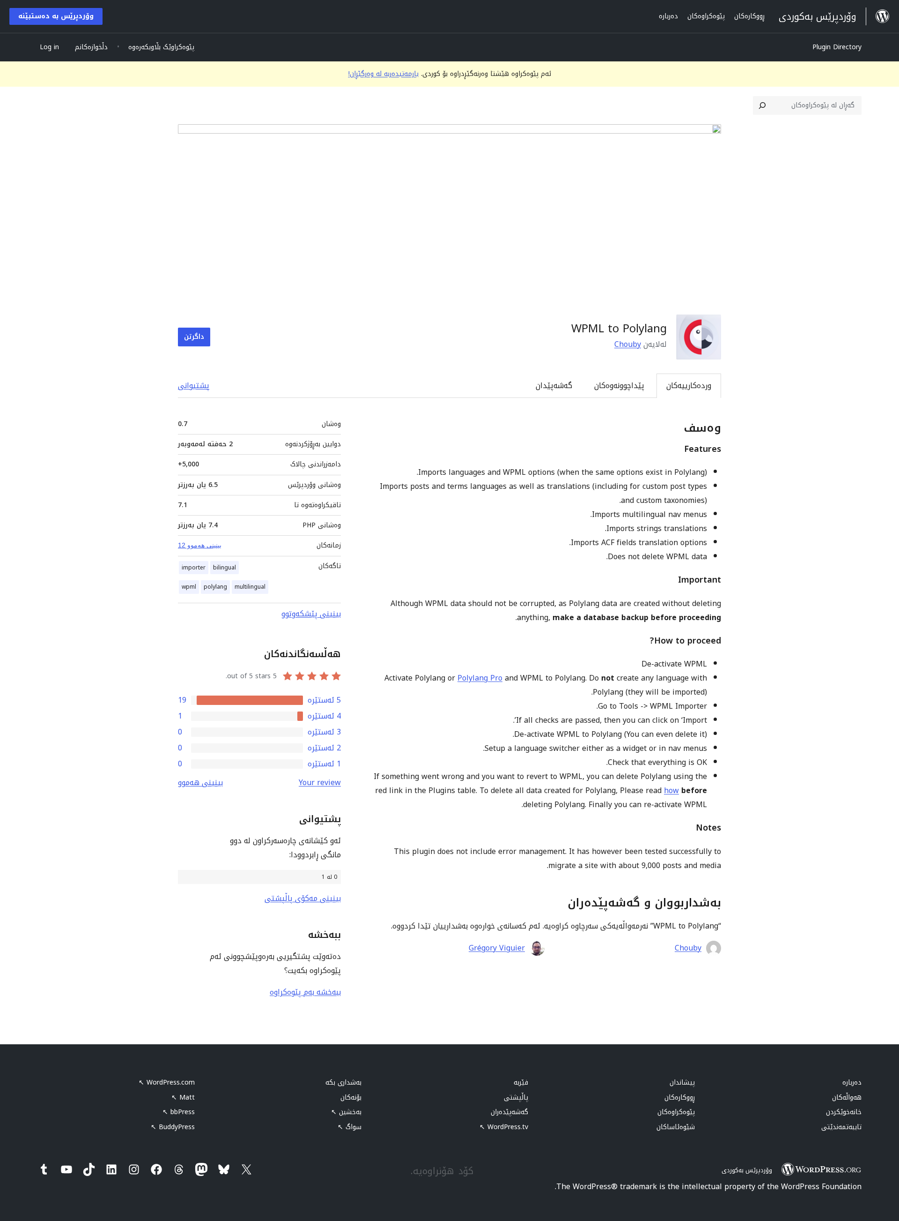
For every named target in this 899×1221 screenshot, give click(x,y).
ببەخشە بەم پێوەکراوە (305, 992)
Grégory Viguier (497, 948)
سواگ (349, 1127)
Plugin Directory (837, 47)
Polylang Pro (479, 678)
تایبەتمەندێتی (841, 1127)
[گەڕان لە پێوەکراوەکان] (762, 105)
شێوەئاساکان (675, 1127)
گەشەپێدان (554, 385)
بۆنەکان (350, 1097)
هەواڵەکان (847, 1097)
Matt (183, 1097)
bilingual (224, 567)
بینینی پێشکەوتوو (311, 614)
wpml (189, 587)
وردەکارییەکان (688, 385)
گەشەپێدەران (509, 1112)
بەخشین (346, 1112)
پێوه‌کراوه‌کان (676, 1112)
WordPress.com (167, 1082)
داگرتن (194, 336)
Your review (320, 782)
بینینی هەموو (200, 782)
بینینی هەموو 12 (199, 545)
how (671, 790)
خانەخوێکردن (844, 1112)
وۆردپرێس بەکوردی (747, 1170)
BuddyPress (173, 1127)
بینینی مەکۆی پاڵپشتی (303, 898)
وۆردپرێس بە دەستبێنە (56, 16)
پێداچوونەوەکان (619, 385)
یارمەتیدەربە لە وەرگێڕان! (383, 73)
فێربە (521, 1082)
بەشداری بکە (343, 1082)
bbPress (178, 1112)
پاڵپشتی (516, 1097)
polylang (215, 587)
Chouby (627, 344)
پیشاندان (682, 1082)
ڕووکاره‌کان (679, 1097)
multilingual (250, 587)
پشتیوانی (193, 385)
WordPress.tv (503, 1127)
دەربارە (852, 1082)
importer (194, 567)
